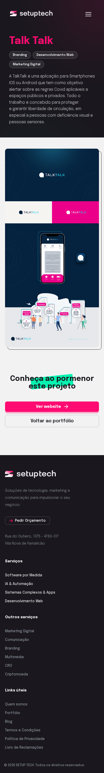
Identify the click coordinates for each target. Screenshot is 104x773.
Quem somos (16, 704)
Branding (12, 648)
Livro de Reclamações (24, 747)
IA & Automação (19, 584)
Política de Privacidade (25, 739)
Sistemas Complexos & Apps (30, 592)
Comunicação (17, 640)
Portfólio (12, 713)
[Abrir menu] (88, 14)
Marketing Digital (19, 631)
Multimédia (14, 657)
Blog (8, 721)
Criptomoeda (16, 674)
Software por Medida (23, 575)
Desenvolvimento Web (24, 601)
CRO (8, 666)
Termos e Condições (22, 730)
